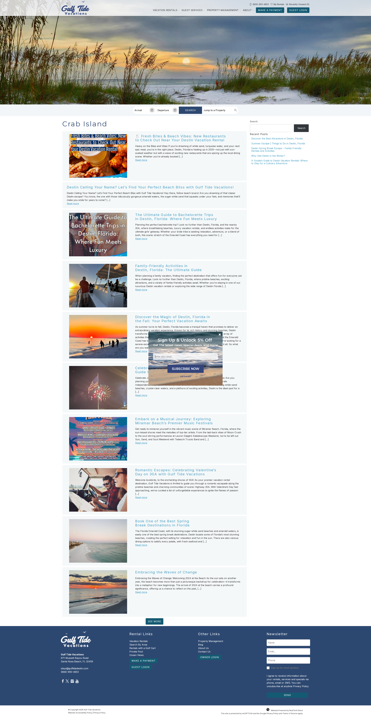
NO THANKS (185, 376)
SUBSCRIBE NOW (185, 369)
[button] (185, 345)
